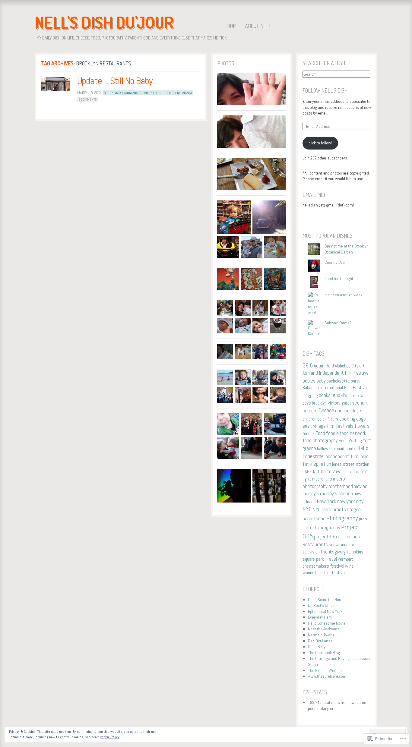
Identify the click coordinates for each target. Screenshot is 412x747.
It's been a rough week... (345, 295)
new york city (350, 501)
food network (353, 433)
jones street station (350, 464)
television (311, 552)
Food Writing (350, 440)
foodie (167, 93)
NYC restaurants (329, 509)
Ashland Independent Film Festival (336, 373)
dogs (361, 419)
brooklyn (340, 395)
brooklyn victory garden (333, 403)
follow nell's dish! (325, 90)
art (362, 366)
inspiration (320, 464)
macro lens (322, 479)
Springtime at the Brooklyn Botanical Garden (347, 249)
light (307, 479)
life (364, 471)
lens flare (352, 471)
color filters (327, 419)
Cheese (326, 410)
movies (360, 486)
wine (349, 566)
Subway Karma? (338, 323)
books (325, 395)
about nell (258, 26)
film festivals (340, 426)
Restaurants (315, 544)
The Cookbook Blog (324, 652)
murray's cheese (336, 493)
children (309, 419)
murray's (311, 493)
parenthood (314, 518)
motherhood (340, 486)
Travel (331, 559)
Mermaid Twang (321, 635)
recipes (352, 536)
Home (233, 26)
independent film (342, 456)
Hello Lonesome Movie (327, 623)
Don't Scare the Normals (328, 599)
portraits (311, 528)
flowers (361, 426)
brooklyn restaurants (121, 93)
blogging (310, 395)
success (347, 544)
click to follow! (320, 143)
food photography (320, 440)
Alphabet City (346, 366)
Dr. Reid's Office (321, 605)
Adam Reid (324, 366)
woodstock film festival (324, 572)
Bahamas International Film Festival (335, 387)
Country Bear (335, 262)
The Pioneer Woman (325, 670)
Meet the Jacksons (323, 629)
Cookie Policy (109, 737)
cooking (347, 418)
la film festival (328, 471)
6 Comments (87, 99)
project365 (325, 536)
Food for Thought (339, 278)
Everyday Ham (320, 617)
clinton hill (150, 93)
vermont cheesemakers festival (328, 562)
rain (341, 537)
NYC (307, 509)
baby (321, 381)
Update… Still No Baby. (115, 81)
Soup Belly (316, 646)
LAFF (307, 471)
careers (310, 410)
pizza (363, 518)
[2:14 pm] (55, 84)
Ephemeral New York (325, 611)
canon (361, 402)
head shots (346, 448)
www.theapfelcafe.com (327, 676)
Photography (342, 518)
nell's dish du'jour (104, 22)
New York (326, 501)
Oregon (354, 509)
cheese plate (348, 411)
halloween (326, 448)
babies (309, 380)
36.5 (308, 365)
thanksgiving (333, 552)
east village (314, 426)
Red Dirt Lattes (320, 641)
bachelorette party (343, 381)
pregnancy (183, 93)
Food (320, 433)
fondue (309, 433)
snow (334, 544)
